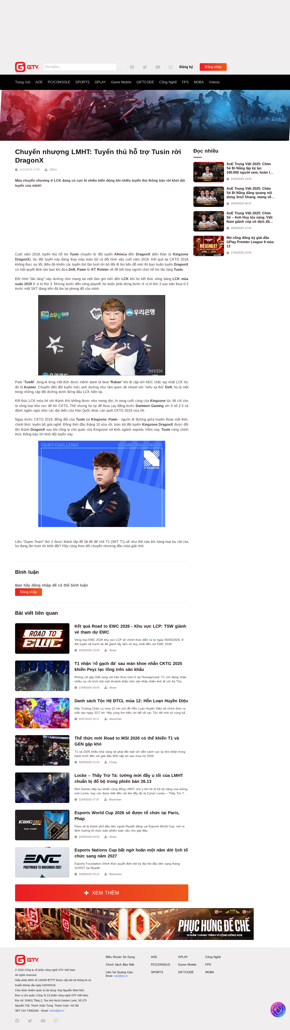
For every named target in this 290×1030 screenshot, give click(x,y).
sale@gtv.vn (121, 975)
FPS (185, 82)
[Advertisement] (145, 29)
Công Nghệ (168, 82)
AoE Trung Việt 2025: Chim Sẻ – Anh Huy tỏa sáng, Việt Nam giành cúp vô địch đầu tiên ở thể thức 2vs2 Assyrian (251, 217)
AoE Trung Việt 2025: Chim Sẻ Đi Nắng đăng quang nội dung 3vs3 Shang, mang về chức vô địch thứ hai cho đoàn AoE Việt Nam (249, 193)
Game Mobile (121, 82)
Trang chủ (22, 82)
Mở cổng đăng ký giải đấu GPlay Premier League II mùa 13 (250, 242)
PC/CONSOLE (59, 82)
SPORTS (82, 82)
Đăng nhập (213, 67)
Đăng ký (186, 67)
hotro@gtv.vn (56, 1010)
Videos (214, 82)
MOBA (199, 82)
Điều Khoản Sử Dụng (120, 957)
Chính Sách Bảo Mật (120, 964)
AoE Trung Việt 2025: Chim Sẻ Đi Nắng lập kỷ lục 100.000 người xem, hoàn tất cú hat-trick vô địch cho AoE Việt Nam (250, 168)
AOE (39, 82)
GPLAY (100, 82)
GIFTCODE (145, 82)
